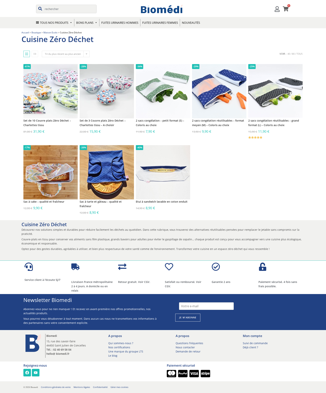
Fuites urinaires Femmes (160, 23)
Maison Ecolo (50, 32)
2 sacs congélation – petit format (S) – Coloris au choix (160, 123)
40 (289, 53)
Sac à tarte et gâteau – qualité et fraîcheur (101, 204)
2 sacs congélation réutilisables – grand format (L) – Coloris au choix (273, 123)
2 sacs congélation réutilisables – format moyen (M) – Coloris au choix (218, 123)
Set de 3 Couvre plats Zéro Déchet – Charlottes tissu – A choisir (103, 123)
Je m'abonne (187, 317)
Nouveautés (191, 23)
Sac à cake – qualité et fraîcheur (43, 201)
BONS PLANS (84, 23)
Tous (300, 53)
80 (293, 53)
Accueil (25, 32)
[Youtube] (35, 372)
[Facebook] (27, 372)
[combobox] (66, 9)
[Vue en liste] (35, 54)
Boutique (36, 32)
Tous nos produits (54, 23)
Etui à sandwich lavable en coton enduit (162, 201)
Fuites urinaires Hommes (119, 23)
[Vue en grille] (26, 54)
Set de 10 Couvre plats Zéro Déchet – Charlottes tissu (47, 123)
